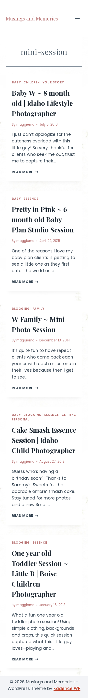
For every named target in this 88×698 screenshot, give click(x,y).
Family (38, 309)
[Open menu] (77, 18)
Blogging (21, 309)
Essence (30, 199)
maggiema (25, 124)
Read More (25, 172)
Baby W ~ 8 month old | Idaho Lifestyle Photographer (42, 103)
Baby (16, 82)
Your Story (53, 82)
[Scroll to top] (76, 691)
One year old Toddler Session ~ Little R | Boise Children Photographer (40, 573)
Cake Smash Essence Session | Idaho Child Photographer (44, 440)
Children (31, 82)
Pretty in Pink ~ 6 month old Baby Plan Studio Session (43, 219)
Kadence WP (67, 688)
